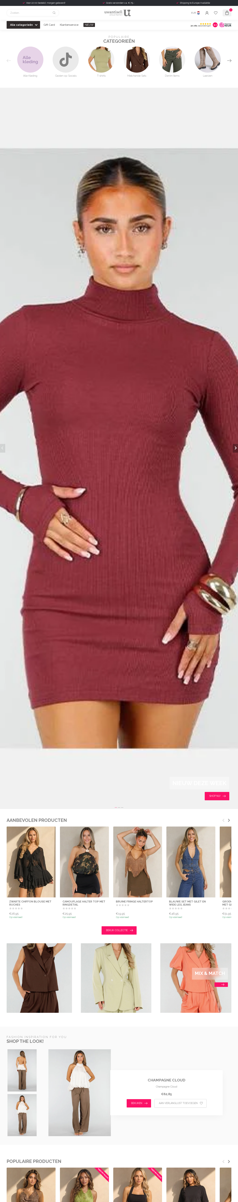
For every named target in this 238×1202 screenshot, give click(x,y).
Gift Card (49, 24)
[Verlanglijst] (215, 12)
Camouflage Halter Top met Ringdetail (84, 903)
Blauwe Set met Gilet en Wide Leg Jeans (187, 903)
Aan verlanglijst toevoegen (178, 1103)
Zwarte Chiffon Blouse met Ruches (30, 903)
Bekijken (136, 1103)
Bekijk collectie (117, 930)
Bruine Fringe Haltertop (134, 901)
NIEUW (89, 24)
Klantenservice (69, 24)
